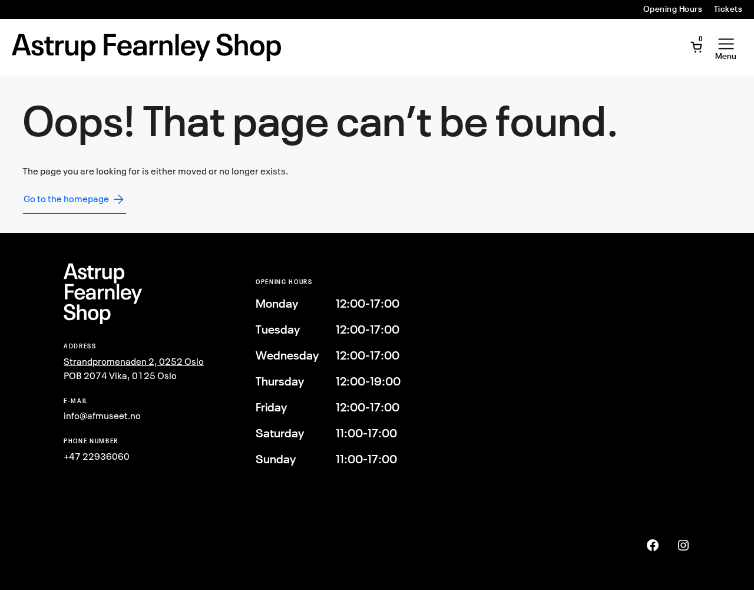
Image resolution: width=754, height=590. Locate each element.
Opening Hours (672, 9)
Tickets (728, 9)
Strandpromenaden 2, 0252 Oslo (134, 361)
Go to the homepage (66, 199)
